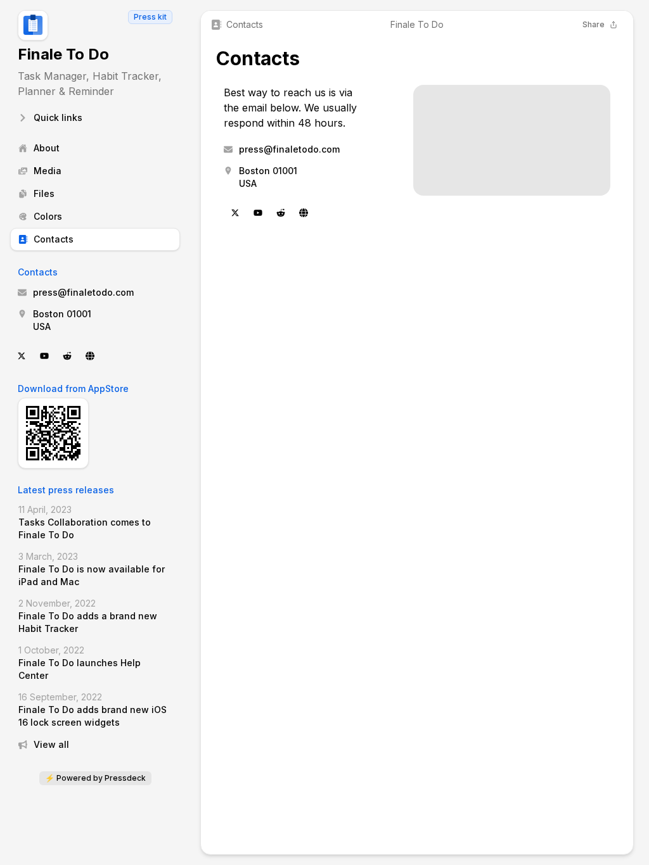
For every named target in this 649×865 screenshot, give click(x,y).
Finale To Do (63, 54)
